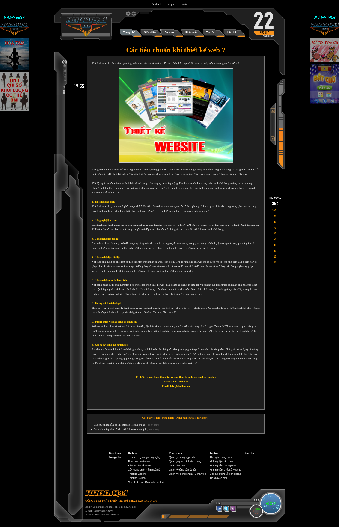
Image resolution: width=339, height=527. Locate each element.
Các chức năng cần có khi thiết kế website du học (120, 424)
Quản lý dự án (177, 465)
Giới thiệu (115, 453)
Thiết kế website (137, 473)
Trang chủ (115, 457)
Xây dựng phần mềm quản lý (144, 469)
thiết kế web (119, 174)
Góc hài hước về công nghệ (225, 473)
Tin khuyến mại (218, 478)
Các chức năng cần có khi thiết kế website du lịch (120, 429)
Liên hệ (249, 453)
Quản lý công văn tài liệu (182, 469)
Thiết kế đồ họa (137, 478)
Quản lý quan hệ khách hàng (185, 461)
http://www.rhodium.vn (107, 514)
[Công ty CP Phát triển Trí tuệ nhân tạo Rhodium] (86, 35)
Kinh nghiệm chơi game (223, 465)
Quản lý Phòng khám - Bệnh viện (187, 473)
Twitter (184, 4)
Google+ (171, 4)
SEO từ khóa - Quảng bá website (146, 482)
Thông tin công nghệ (221, 457)
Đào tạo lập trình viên (140, 465)
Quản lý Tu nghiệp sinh (182, 457)
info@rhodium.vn (103, 510)
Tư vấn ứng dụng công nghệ (144, 457)
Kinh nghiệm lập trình (221, 461)
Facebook (156, 4)
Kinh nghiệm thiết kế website (225, 469)
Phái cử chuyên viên (139, 461)
